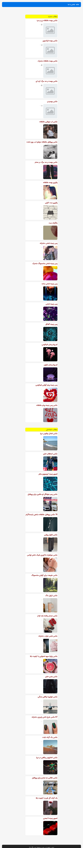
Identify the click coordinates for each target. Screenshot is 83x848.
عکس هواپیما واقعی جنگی (47, 696)
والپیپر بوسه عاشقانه (50, 182)
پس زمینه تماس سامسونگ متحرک (44, 263)
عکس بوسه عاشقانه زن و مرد (47, 20)
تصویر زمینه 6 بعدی (50, 818)
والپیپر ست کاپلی (51, 202)
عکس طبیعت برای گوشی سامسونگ (44, 575)
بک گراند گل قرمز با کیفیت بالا (46, 798)
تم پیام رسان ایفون (50, 364)
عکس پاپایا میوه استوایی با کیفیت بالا (43, 656)
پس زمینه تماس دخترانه (48, 243)
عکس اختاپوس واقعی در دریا (46, 757)
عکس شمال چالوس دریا (48, 433)
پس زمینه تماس (51, 304)
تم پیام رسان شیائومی (49, 344)
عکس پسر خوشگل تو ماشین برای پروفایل (42, 494)
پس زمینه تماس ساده (49, 283)
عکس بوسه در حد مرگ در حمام (46, 162)
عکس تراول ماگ (51, 595)
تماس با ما (71, 4)
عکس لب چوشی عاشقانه (48, 121)
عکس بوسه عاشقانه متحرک (47, 61)
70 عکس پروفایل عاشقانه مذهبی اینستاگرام (41, 514)
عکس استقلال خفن (50, 453)
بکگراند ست (53, 223)
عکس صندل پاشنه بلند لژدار (47, 615)
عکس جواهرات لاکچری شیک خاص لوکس (42, 555)
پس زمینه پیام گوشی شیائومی (46, 385)
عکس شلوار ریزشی (50, 534)
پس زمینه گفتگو (51, 324)
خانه (77, 4)
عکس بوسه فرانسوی (50, 40)
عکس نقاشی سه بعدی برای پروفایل (44, 777)
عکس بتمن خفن (51, 676)
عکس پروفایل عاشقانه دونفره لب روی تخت (41, 142)
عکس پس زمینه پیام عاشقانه (46, 405)
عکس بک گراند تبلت (49, 737)
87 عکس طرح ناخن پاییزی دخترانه (44, 717)
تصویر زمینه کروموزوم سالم (48, 474)
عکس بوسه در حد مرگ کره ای (46, 81)
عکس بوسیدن (52, 101)
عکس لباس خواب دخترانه (47, 636)
